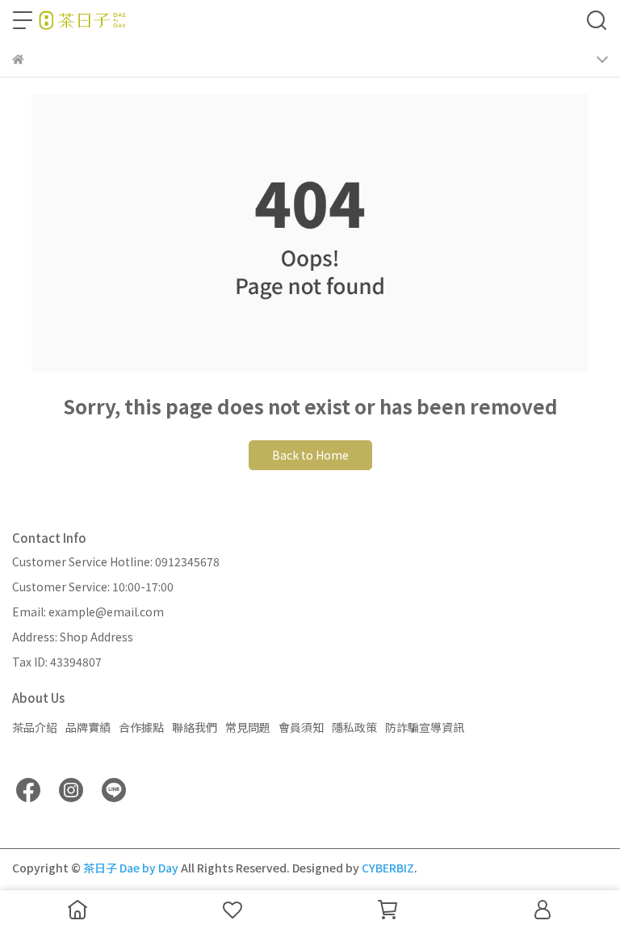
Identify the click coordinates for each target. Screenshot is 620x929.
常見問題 (247, 727)
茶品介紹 (34, 727)
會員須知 (301, 727)
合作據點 (141, 727)
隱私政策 (354, 727)
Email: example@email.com (88, 611)
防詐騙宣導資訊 (424, 727)
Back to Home (310, 455)
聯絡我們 (194, 727)
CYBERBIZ (388, 868)
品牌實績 (88, 727)
